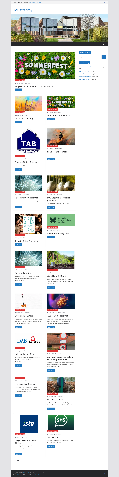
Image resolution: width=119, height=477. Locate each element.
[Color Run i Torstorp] (28, 103)
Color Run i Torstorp (24, 118)
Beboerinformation (20, 80)
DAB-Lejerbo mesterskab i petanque (59, 199)
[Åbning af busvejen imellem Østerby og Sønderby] (61, 341)
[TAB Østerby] (59, 15)
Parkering (57, 44)
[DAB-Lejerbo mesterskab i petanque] (61, 183)
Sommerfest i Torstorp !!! (58, 115)
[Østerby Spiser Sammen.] (28, 224)
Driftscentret (37, 44)
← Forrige (16, 461)
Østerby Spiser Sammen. (26, 241)
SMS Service (52, 437)
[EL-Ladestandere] (61, 385)
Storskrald (48, 44)
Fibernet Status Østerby (35, 2)
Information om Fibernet (26, 197)
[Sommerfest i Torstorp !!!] (61, 102)
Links (83, 44)
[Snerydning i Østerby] (28, 301)
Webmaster (27, 83)
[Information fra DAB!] (28, 340)
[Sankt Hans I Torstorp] (61, 136)
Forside (17, 44)
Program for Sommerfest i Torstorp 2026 (34, 86)
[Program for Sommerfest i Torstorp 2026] (45, 65)
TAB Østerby (22, 10)
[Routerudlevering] (28, 258)
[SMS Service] (61, 422)
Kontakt (67, 44)
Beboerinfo (25, 44)
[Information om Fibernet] (28, 183)
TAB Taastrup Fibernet (57, 315)
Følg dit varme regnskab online (26, 441)
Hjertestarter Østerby (25, 384)
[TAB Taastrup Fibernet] (61, 301)
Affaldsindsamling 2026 (58, 233)
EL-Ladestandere (55, 399)
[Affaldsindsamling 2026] (61, 220)
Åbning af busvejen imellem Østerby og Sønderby (60, 358)
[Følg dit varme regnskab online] (28, 424)
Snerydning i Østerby (24, 315)
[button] (30, 44)
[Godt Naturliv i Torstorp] (61, 260)
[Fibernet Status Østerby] (28, 141)
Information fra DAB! (24, 354)
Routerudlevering (23, 273)
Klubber (75, 44)
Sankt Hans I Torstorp (57, 151)
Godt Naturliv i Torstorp (58, 276)
